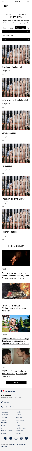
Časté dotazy (19, 430)
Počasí (3, 425)
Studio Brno (19, 417)
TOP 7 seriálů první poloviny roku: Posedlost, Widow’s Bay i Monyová (14, 373)
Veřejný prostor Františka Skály (15, 99)
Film (4, 269)
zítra (11, 28)
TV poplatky (4, 417)
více (16, 382)
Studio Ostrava (20, 420)
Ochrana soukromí (21, 444)
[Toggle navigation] (3, 2)
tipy (4, 39)
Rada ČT (18, 422)
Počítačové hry (6, 302)
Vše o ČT (3, 433)
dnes (5, 28)
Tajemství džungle (9, 231)
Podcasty (3, 422)
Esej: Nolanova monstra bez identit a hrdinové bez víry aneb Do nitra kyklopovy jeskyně (15, 275)
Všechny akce (8, 35)
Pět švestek (7, 165)
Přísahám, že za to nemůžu (14, 198)
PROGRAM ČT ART (22, 2)
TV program (4, 412)
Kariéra (18, 425)
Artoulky (5, 334)
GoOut (17, 21)
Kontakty (18, 433)
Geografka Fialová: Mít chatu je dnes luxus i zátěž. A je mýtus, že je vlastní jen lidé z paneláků (15, 341)
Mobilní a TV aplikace (7, 430)
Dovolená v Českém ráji (12, 66)
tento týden (20, 28)
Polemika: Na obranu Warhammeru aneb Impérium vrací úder (14, 308)
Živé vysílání (4, 414)
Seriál (4, 367)
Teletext (3, 420)
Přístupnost (4, 446)
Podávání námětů (21, 428)
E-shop (3, 428)
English (13, 444)
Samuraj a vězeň (9, 132)
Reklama (18, 414)
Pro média (18, 412)
